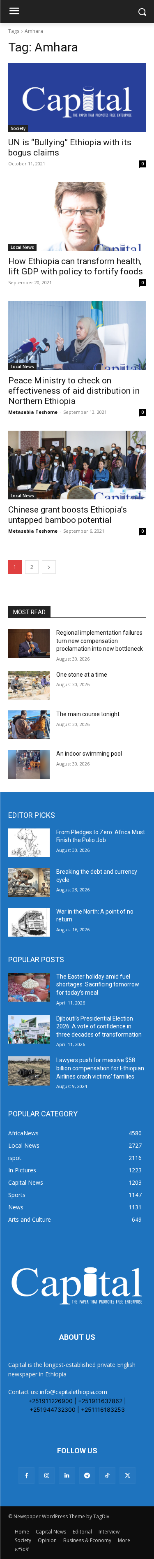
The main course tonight (88, 714)
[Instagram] (47, 1475)
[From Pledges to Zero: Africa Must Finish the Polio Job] (29, 842)
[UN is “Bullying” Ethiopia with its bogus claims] (77, 97)
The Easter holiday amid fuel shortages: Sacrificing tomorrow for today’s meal (97, 984)
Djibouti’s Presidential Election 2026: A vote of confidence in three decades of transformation (99, 1026)
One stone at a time (81, 674)
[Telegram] (87, 1475)
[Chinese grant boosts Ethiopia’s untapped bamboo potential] (77, 465)
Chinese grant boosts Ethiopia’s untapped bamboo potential (67, 515)
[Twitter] (128, 1475)
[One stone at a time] (29, 685)
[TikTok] (107, 1475)
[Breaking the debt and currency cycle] (29, 882)
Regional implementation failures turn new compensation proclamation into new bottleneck (99, 640)
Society (18, 128)
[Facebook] (26, 1475)
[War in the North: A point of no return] (29, 922)
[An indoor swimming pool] (29, 764)
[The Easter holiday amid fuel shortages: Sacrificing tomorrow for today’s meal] (29, 987)
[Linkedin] (67, 1475)
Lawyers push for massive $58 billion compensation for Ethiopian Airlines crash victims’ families (100, 1068)
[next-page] (49, 567)
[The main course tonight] (29, 724)
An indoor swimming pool (89, 753)
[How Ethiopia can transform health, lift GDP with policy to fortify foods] (77, 216)
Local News (22, 247)
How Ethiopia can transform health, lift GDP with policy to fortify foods (75, 266)
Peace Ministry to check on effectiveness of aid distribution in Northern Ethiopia (74, 391)
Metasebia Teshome (32, 412)
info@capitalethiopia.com (73, 1392)
